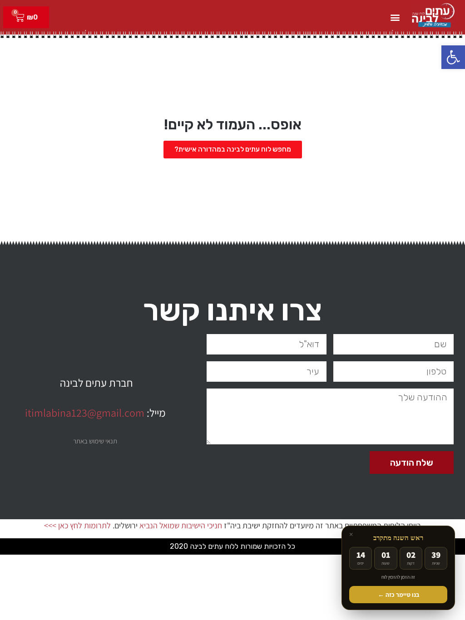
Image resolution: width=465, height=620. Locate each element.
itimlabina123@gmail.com (84, 412)
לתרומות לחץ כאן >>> (77, 525)
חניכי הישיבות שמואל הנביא (180, 525)
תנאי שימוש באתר (95, 441)
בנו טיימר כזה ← (398, 594)
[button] (453, 57)
